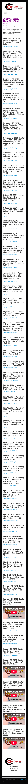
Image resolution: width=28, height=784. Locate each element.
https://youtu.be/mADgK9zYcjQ (10, 133)
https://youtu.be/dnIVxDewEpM (10, 103)
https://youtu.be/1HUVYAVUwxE (10, 427)
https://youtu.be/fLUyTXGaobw (10, 216)
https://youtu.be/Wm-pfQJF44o (10, 403)
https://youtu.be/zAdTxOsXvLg (10, 473)
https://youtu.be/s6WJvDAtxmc (10, 643)
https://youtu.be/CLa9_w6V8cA (11, 581)
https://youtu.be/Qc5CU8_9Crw (10, 570)
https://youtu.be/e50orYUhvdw (10, 281)
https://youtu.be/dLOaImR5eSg (10, 190)
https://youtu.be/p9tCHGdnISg (10, 148)
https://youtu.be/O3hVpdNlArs (10, 544)
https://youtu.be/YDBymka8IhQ (10, 367)
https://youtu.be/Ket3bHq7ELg (10, 74)
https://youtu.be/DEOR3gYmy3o (10, 46)
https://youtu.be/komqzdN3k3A (11, 498)
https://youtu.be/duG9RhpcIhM (10, 254)
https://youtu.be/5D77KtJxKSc (10, 160)
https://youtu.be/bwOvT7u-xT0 (10, 294)
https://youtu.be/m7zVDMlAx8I (10, 345)
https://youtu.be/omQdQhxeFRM (10, 318)
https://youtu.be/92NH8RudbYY (10, 61)
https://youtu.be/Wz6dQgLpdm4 (10, 356)
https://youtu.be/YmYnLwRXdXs (10, 655)
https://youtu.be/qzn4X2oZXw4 (10, 509)
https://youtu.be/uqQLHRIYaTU (11, 594)
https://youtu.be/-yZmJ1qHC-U (10, 438)
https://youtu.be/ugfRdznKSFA (10, 89)
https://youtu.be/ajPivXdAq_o (9, 391)
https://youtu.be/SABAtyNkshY (11, 520)
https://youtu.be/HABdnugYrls (10, 462)
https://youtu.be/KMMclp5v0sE (10, 416)
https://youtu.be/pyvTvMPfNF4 (10, 451)
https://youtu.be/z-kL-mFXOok (10, 267)
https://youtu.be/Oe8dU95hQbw (11, 229)
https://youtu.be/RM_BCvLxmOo (10, 380)
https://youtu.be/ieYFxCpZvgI (9, 557)
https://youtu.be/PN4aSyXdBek (10, 485)
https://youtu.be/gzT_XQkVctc (10, 118)
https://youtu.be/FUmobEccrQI (10, 630)
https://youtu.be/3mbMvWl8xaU (10, 203)
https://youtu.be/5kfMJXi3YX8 (10, 241)
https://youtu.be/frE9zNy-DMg (10, 332)
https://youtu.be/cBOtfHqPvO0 (10, 307)
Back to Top (23, 779)
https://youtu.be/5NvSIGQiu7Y (10, 531)
